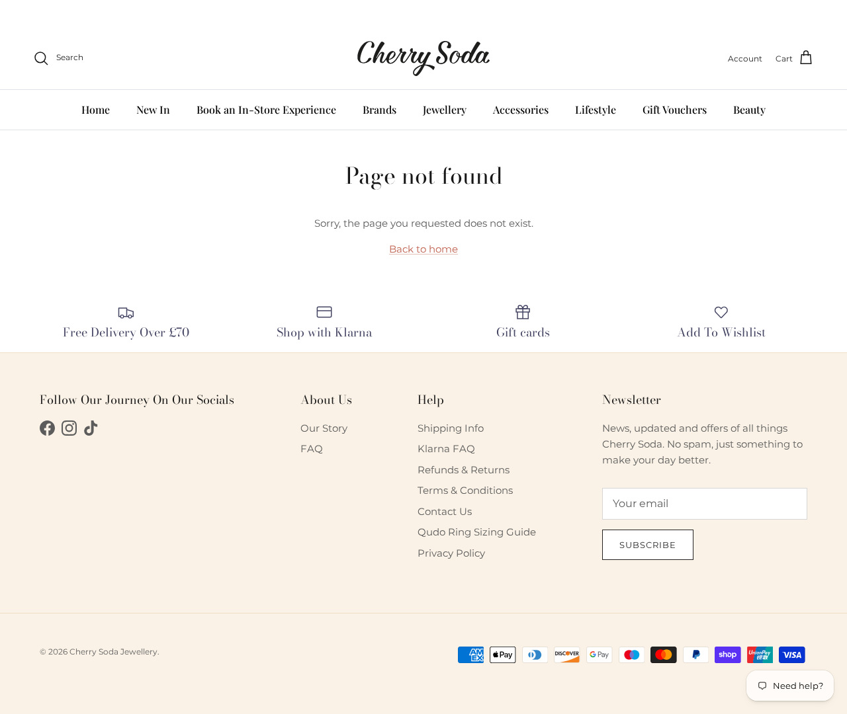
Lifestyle (595, 109)
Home (95, 109)
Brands (379, 109)
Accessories (521, 109)
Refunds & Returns (464, 469)
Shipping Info (451, 428)
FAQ (311, 448)
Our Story (323, 428)
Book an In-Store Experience (266, 109)
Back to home (423, 249)
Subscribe (647, 544)
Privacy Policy (451, 553)
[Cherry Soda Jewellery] (423, 58)
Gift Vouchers (675, 109)
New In (153, 109)
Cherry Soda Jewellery (113, 651)
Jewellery (445, 109)
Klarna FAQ (446, 448)
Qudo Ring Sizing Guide (477, 532)
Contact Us (445, 511)
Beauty (749, 109)
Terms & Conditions (465, 490)
